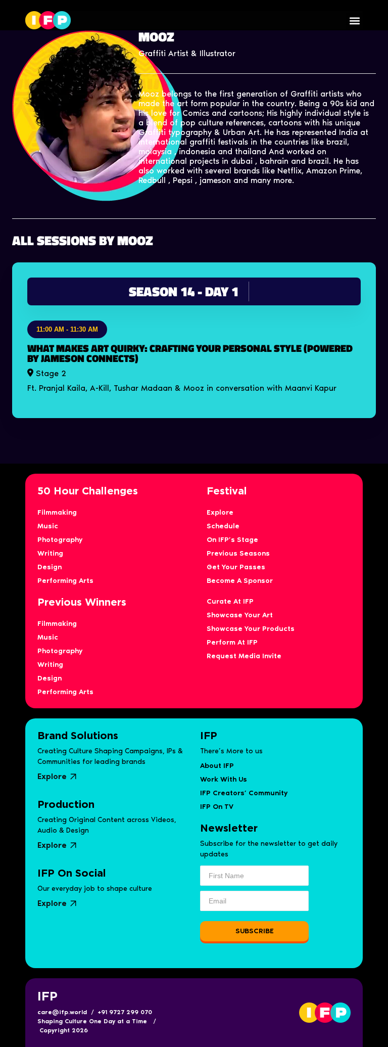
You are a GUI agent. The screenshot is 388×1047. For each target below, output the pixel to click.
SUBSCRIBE (254, 931)
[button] (354, 21)
